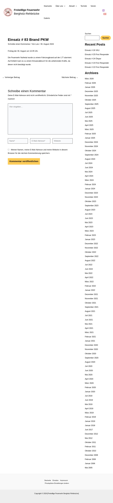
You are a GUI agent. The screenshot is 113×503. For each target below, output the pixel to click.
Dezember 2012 (91, 434)
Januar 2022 (90, 290)
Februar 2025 (90, 134)
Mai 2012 (88, 438)
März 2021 (89, 332)
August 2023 (90, 210)
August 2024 (90, 159)
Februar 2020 (90, 387)
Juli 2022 (88, 265)
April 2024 (89, 176)
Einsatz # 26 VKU (92, 50)
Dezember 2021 (91, 294)
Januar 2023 (90, 239)
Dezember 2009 (91, 455)
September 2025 (91, 104)
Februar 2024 (90, 184)
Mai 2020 (88, 375)
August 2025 (90, 108)
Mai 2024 (88, 172)
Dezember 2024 (91, 142)
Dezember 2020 (91, 345)
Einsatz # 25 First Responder (97, 54)
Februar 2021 (90, 337)
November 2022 (91, 248)
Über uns (59, 6)
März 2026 (89, 79)
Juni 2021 (89, 320)
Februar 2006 (90, 459)
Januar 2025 (90, 138)
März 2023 (89, 231)
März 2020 (89, 383)
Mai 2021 (88, 324)
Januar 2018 (90, 425)
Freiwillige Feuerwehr (27, 10)
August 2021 (90, 311)
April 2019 (89, 408)
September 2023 (91, 206)
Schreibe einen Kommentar (19, 44)
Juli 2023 (88, 214)
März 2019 (89, 413)
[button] (64, 6)
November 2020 (91, 349)
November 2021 (91, 298)
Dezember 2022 (91, 244)
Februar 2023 (90, 235)
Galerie (47, 18)
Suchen (88, 34)
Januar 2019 (90, 421)
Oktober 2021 (90, 303)
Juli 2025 (88, 112)
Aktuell (72, 6)
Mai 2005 (88, 468)
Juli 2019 (88, 396)
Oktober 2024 (90, 151)
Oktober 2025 (90, 100)
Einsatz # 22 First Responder (97, 67)
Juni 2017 (89, 430)
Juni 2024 (89, 167)
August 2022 (90, 260)
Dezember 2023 (91, 193)
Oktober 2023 (90, 201)
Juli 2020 (88, 366)
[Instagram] (103, 10)
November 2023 (91, 197)
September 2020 (91, 358)
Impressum (64, 480)
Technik (84, 6)
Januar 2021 (90, 341)
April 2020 (89, 379)
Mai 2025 (88, 121)
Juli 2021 (88, 315)
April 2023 (89, 227)
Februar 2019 (90, 417)
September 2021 (91, 307)
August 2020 (90, 362)
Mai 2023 (88, 222)
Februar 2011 (90, 447)
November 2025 (91, 96)
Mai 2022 (88, 273)
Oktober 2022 (90, 252)
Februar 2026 (90, 83)
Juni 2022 (89, 269)
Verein (93, 6)
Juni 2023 (89, 218)
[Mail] (105, 14)
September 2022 (91, 256)
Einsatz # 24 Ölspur (93, 59)
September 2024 (91, 155)
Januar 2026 (90, 87)
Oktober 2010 (90, 451)
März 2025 (89, 129)
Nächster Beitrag (70, 77)
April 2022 (89, 277)
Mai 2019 (88, 404)
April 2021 (89, 328)
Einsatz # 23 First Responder (97, 63)
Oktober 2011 (90, 442)
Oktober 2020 (90, 354)
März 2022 (89, 282)
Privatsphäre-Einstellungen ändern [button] (57, 483)
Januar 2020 (90, 392)
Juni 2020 (89, 370)
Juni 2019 (89, 400)
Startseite (48, 6)
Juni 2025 (89, 117)
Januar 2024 (90, 189)
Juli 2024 (88, 163)
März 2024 (89, 180)
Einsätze (55, 480)
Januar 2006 (90, 463)
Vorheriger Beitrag (11, 77)
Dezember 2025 (91, 91)
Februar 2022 (90, 286)
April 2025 (89, 125)
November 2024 (91, 146)
